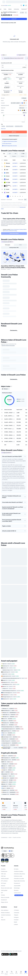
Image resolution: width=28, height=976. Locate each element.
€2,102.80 (10, 730)
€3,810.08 (10, 680)
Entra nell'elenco (4, 876)
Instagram (16, 883)
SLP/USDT (15, 163)
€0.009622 (10, 690)
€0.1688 (9, 746)
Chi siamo (16, 835)
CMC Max (3, 842)
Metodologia (17, 854)
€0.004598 (10, 711)
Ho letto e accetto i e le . (14, 230)
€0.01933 (9, 684)
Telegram (16, 881)
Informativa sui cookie (19, 844)
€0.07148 (10, 756)
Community (16, 878)
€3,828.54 (10, 744)
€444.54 (9, 748)
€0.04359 (9, 699)
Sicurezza (16, 856)
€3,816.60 (10, 682)
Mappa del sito (4, 868)
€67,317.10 (9, 721)
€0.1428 (11, 697)
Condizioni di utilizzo (18, 837)
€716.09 (9, 736)
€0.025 (9, 750)
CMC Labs (3, 840)
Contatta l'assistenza (6, 881)
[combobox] (14, 52)
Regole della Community (19, 847)
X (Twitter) (16, 876)
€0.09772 (13, 695)
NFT (2, 859)
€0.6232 (8, 754)
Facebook (16, 886)
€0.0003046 (10, 705)
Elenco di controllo (5, 863)
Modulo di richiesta (5, 878)
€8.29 (10, 676)
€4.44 (8, 742)
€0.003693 (10, 760)
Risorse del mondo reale (6, 854)
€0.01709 (11, 726)
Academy (3, 835)
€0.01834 (10, 688)
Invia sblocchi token (7, 143)
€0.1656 (12, 692)
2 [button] (10, 196)
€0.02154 (9, 686)
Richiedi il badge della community (10, 145)
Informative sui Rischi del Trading (10, 230)
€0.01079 (10, 724)
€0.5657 (9, 734)
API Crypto (3, 849)
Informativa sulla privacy (19, 840)
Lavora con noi (17, 859)
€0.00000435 (10, 758)
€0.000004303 (11, 678)
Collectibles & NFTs (18, 126)
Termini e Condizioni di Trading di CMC (18, 229)
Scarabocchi (4, 866)
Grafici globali (4, 856)
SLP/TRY (15, 166)
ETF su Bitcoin (4, 847)
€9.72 (9, 752)
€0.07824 (8, 738)
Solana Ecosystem (9, 126)
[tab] (19, 49)
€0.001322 (11, 707)
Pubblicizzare (4, 837)
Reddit (15, 888)
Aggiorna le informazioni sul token (10, 141)
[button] (5, 196)
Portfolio (3, 861)
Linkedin (16, 890)
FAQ (2, 883)
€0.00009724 (12, 709)
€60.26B (5, 5)
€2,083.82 (10, 674)
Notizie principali (4, 844)
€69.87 (10, 740)
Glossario (3, 886)
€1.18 (8, 728)
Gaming (3, 126)
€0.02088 (9, 701)
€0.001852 (14, 714)
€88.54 (9, 732)
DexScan (3, 851)
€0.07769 (11, 703)
